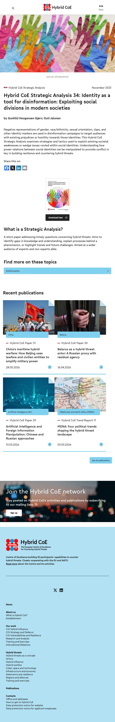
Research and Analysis (17, 638)
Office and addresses (17, 698)
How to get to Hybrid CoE (19, 702)
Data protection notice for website (24, 705)
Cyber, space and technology (21, 668)
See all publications (101, 460)
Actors (9, 658)
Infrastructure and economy (21, 671)
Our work (11, 625)
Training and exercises (17, 680)
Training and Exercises (17, 641)
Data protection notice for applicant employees (31, 708)
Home (9, 604)
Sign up (13, 512)
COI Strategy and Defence (19, 632)
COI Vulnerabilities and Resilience (23, 635)
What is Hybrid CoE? (16, 615)
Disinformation (13, 271)
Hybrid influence (14, 661)
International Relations (18, 644)
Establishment (13, 618)
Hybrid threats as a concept (20, 655)
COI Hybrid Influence (17, 629)
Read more (11, 563)
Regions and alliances (17, 677)
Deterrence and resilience (19, 674)
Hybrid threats (14, 652)
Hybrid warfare (14, 664)
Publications (12, 688)
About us (11, 612)
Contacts (11, 695)
